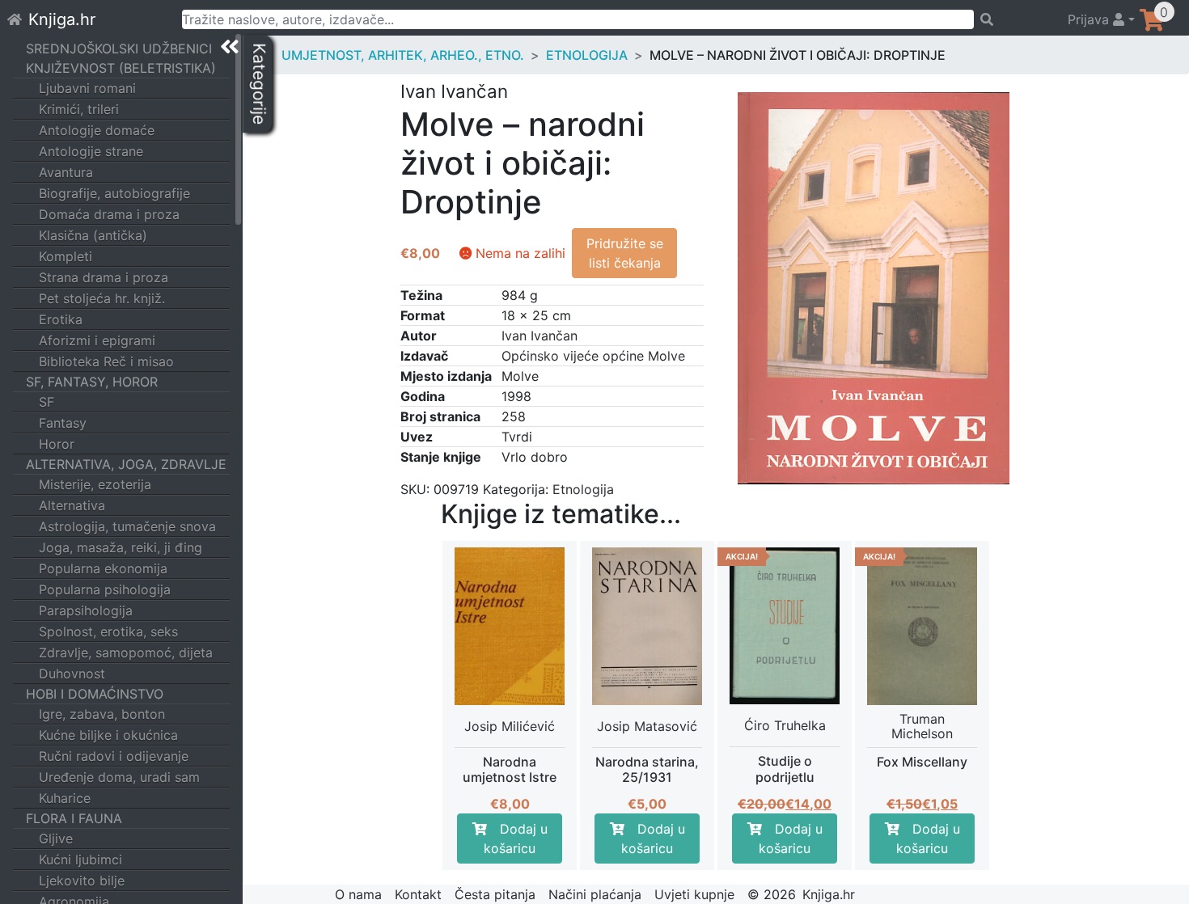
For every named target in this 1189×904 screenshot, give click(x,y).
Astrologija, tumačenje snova (127, 526)
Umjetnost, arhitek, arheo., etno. (402, 55)
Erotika (61, 319)
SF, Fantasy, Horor (92, 382)
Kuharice (65, 798)
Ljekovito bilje (82, 880)
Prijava (1090, 19)
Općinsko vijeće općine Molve (593, 356)
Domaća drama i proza (109, 214)
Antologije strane (91, 151)
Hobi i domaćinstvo (94, 694)
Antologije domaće (96, 130)
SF (46, 402)
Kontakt (418, 894)
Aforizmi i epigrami (97, 340)
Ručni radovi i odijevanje (113, 756)
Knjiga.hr (61, 19)
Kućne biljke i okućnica (108, 735)
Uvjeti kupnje (694, 894)
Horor (56, 444)
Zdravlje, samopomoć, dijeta (126, 652)
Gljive (56, 838)
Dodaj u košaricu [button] (516, 838)
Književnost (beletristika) (121, 68)
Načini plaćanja (594, 894)
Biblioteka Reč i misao (106, 361)
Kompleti (65, 256)
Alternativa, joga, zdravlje (126, 464)
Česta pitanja (495, 894)
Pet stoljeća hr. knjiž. (102, 298)
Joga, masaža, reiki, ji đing (120, 547)
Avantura (66, 172)
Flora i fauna (74, 818)
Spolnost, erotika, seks (108, 631)
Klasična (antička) (93, 235)
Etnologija (587, 55)
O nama (358, 894)
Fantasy (63, 423)
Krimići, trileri (79, 109)
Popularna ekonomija (103, 568)
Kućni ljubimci (80, 859)
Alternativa (72, 505)
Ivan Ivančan (539, 335)
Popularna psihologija (105, 589)
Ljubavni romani (87, 88)
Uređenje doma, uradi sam (119, 777)
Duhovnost (72, 673)
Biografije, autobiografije (114, 193)
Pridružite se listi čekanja (624, 253)
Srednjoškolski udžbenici (119, 48)
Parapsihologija (86, 610)
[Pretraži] (1013, 19)
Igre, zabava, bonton (102, 714)
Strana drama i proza (103, 277)
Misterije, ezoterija (95, 484)
